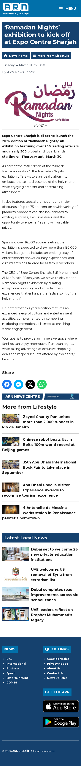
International (16, 663)
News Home (18, 55)
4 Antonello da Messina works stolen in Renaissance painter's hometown (39, 513)
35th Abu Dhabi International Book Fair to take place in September (39, 467)
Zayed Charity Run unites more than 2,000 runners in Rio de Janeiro (38, 422)
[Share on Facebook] (7, 384)
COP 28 (11, 682)
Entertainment (17, 678)
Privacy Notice (57, 663)
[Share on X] (30, 384)
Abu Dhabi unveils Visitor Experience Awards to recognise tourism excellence (36, 490)
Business (13, 668)
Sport (10, 673)
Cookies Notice (58, 659)
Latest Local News (25, 537)
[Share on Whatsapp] (42, 384)
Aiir (26, 751)
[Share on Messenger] (18, 384)
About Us (53, 668)
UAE (9, 659)
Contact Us (55, 673)
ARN (15, 751)
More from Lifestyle (53, 55)
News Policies (57, 678)
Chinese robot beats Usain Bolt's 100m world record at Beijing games (38, 444)
